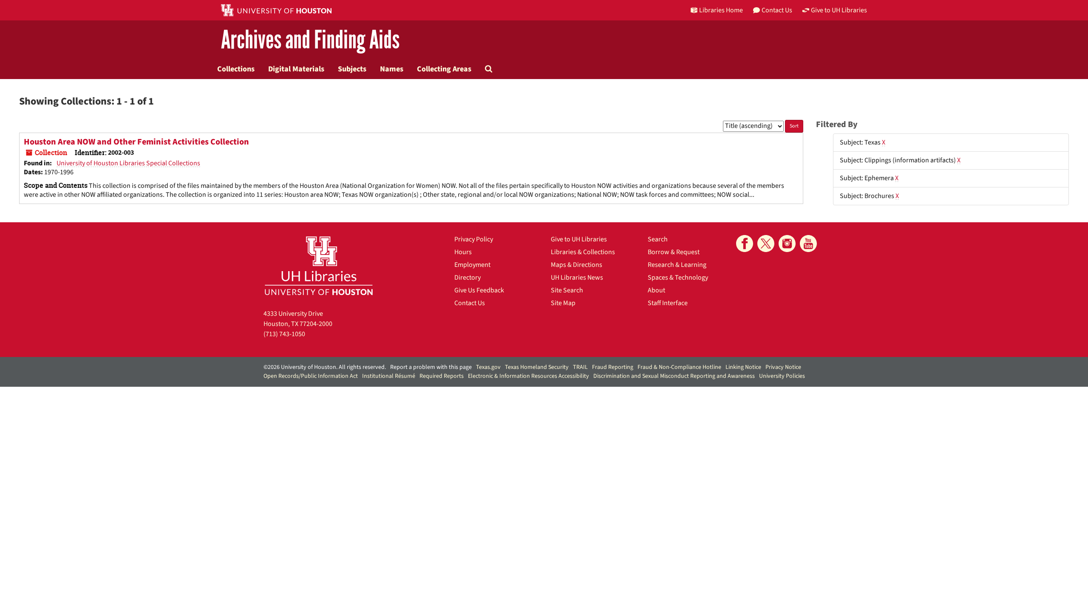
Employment (472, 264)
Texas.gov (488, 367)
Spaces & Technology (678, 277)
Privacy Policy (473, 239)
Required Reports (441, 376)
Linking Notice (743, 367)
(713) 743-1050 (284, 334)
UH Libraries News (577, 277)
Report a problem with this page (431, 367)
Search (658, 239)
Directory (467, 277)
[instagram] (787, 243)
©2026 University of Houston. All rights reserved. (325, 367)
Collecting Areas (444, 68)
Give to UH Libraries (579, 239)
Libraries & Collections (583, 252)
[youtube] (808, 243)
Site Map (563, 303)
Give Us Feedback (479, 290)
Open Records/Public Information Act (311, 376)
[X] (765, 243)
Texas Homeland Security (537, 367)
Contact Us (469, 303)
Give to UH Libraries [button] (839, 10)
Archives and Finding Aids (310, 40)
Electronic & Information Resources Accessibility (528, 376)
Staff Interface (668, 303)
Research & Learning (677, 264)
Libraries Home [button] (721, 10)
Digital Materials (296, 68)
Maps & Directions (576, 264)
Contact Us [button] (777, 10)
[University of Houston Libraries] (319, 265)
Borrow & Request (674, 252)
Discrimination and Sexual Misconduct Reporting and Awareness (674, 376)
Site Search (567, 290)
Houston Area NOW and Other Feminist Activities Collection (136, 142)
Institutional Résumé (388, 376)
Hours (463, 252)
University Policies (782, 376)
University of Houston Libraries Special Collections (128, 163)
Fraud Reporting (612, 367)
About (656, 290)
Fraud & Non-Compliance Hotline (679, 367)
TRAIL (580, 367)
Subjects (352, 68)
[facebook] (744, 243)
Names (391, 68)
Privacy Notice (783, 367)
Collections (236, 68)
